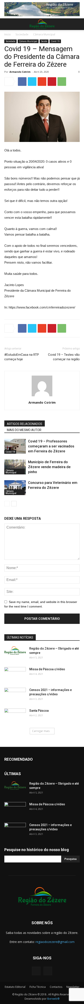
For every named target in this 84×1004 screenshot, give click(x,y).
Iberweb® (53, 999)
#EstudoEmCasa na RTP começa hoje (21, 357)
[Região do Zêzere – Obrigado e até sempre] (15, 650)
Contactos (56, 987)
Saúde (44, 41)
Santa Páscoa (39, 710)
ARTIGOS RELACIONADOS (24, 424)
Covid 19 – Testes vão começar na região (64, 357)
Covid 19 (55, 41)
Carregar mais (41, 731)
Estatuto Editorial (15, 987)
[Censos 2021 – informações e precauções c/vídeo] (15, 695)
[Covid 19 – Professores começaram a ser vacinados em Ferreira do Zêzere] (15, 446)
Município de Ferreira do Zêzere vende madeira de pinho (49, 467)
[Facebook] (36, 971)
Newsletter (72, 987)
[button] (78, 24)
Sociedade (22, 34)
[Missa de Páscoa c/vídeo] (15, 674)
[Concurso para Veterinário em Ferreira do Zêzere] (15, 487)
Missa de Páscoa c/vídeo (47, 669)
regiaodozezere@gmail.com (55, 942)
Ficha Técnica (38, 987)
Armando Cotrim (19, 71)
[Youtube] (48, 971)
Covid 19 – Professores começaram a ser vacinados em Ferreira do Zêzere (51, 446)
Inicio (7, 34)
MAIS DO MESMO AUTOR (24, 430)
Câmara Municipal (44, 34)
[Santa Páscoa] (15, 716)
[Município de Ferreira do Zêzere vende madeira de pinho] (15, 467)
